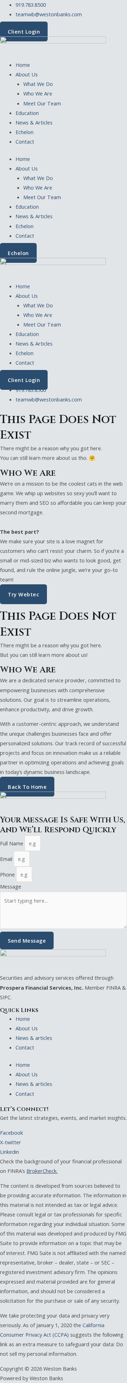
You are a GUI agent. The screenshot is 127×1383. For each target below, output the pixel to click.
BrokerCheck (41, 1170)
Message (10, 886)
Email (7, 858)
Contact (25, 141)
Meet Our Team (42, 103)
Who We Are (37, 93)
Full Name (12, 843)
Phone (8, 874)
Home (23, 64)
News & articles (34, 1037)
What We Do (38, 83)
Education (27, 112)
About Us (27, 74)
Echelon (25, 131)
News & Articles (34, 122)
